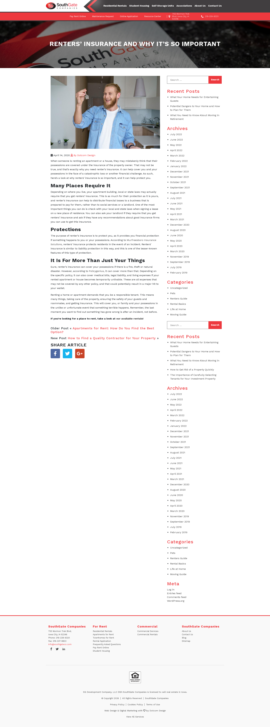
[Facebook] (55, 353)
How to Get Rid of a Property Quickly (192, 369)
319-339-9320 (212, 16)
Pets (172, 293)
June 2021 (176, 203)
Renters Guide (178, 298)
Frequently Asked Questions (107, 644)
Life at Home (178, 309)
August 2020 (178, 230)
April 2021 (176, 214)
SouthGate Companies (157, 698)
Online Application (129, 16)
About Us (200, 5)
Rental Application (102, 641)
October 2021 (178, 182)
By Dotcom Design (84, 155)
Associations (184, 5)
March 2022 (177, 155)
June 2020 (176, 235)
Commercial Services (147, 631)
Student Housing (139, 5)
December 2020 (179, 224)
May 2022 (176, 144)
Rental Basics (178, 303)
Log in (170, 589)
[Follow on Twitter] (57, 649)
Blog (184, 638)
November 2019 (179, 256)
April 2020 (176, 246)
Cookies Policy (135, 704)
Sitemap (186, 641)
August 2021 (177, 192)
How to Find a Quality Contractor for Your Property (112, 338)
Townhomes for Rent (103, 638)
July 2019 (176, 267)
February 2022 (179, 160)
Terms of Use (153, 704)
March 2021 (177, 219)
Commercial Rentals (147, 634)
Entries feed (174, 593)
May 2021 (175, 208)
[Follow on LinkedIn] (64, 649)
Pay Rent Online (78, 16)
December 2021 (179, 171)
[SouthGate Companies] (61, 6)
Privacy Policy (117, 704)
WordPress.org (175, 600)
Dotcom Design (158, 710)
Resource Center (152, 16)
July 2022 (176, 134)
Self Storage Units (163, 5)
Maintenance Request (103, 16)
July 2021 (176, 198)
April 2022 (176, 150)
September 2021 (180, 187)
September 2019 (180, 261)
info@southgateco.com (60, 644)
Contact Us (215, 5)
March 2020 (177, 251)
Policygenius (96, 271)
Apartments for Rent (103, 634)
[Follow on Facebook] (51, 649)
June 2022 (176, 139)
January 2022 (178, 166)
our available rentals (129, 318)
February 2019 (178, 272)
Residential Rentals (115, 5)
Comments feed (176, 597)
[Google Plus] (80, 353)
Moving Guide (178, 314)
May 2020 (176, 240)
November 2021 (179, 176)
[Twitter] (67, 353)
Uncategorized (179, 287)
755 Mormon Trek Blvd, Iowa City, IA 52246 (180, 16)
